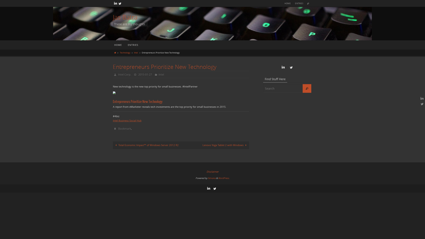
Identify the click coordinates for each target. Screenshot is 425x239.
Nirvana (212, 178)
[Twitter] (120, 3)
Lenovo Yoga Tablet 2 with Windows (223, 145)
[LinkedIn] (115, 3)
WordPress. (223, 178)
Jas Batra (125, 17)
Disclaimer (213, 171)
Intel (136, 52)
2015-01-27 (145, 74)
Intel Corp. (124, 74)
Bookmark (124, 128)
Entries (299, 3)
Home (288, 3)
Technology (125, 52)
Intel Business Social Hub (127, 120)
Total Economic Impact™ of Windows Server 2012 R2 (148, 145)
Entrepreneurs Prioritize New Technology (138, 102)
